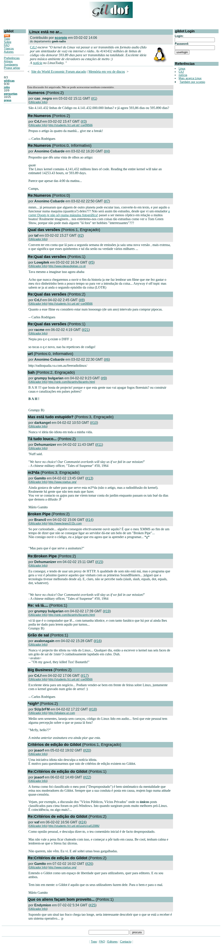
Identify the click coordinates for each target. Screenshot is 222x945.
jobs (7, 87)
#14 (89, 520)
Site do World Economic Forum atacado (58, 71)
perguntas (10, 93)
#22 (87, 777)
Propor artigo (12, 67)
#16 (98, 641)
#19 (107, 611)
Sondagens (11, 64)
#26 (89, 864)
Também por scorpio (192, 82)
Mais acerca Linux (190, 78)
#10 (94, 423)
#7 (107, 201)
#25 (92, 905)
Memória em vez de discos (106, 71)
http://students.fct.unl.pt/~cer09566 (70, 125)
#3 (84, 121)
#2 (81, 235)
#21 (86, 330)
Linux (182, 68)
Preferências (12, 58)
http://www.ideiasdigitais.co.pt (67, 266)
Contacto (125, 941)
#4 (107, 151)
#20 (87, 750)
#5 (91, 262)
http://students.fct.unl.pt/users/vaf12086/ (74, 826)
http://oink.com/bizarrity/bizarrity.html (71, 381)
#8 (82, 300)
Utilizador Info (38, 102)
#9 (104, 378)
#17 (85, 675)
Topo (7, 38)
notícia (37, 63)
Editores (112, 941)
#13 (89, 478)
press (7, 100)
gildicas (9, 80)
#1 (94, 98)
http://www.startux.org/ (62, 482)
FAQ (7, 45)
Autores (9, 51)
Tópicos (9, 48)
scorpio (61, 38)
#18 (93, 709)
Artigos (8, 61)
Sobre (7, 42)
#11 (99, 444)
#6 (107, 359)
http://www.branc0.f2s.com (65, 523)
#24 (82, 822)
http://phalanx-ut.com (61, 713)
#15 (99, 562)
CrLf (33, 47)
